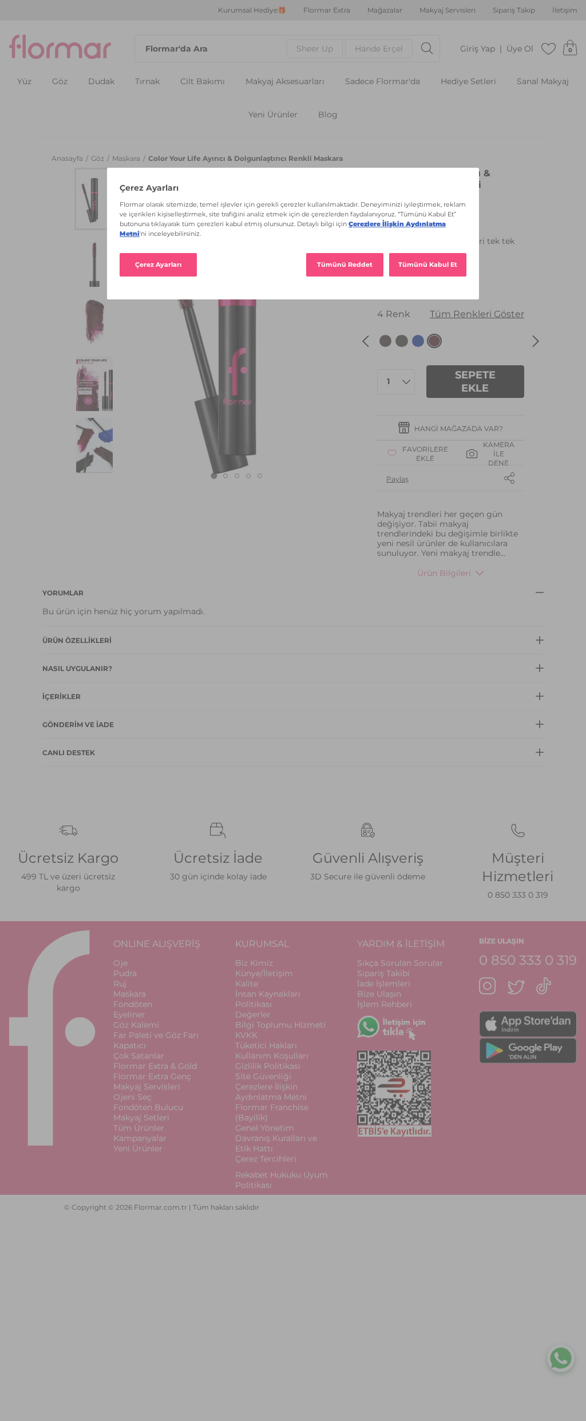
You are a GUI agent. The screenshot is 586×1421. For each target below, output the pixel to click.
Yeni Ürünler (273, 115)
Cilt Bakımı (202, 81)
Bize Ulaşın (379, 994)
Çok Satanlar (138, 1056)
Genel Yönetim (264, 1128)
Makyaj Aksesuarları (285, 81)
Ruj (119, 983)
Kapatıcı (129, 1045)
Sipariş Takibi (383, 973)
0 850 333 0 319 (518, 895)
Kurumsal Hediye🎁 (252, 10)
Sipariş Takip (514, 10)
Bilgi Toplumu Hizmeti (280, 1025)
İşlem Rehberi (384, 1004)
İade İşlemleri (383, 983)
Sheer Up (314, 49)
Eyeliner (129, 1014)
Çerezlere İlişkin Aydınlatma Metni (271, 1091)
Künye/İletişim (264, 973)
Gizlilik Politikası (267, 1066)
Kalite (246, 983)
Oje (120, 963)
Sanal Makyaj (543, 81)
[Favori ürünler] (549, 49)
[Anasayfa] (60, 48)
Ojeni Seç (132, 1097)
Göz (60, 81)
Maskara (127, 158)
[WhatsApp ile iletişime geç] (561, 1359)
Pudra (125, 973)
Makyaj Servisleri (447, 10)
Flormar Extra (326, 10)
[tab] (214, 476)
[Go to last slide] (365, 341)
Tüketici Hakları (266, 1045)
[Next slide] (535, 341)
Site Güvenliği (263, 1076)
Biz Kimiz (254, 963)
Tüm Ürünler (138, 1128)
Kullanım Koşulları (271, 1056)
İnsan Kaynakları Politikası (267, 999)
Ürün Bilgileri (444, 573)
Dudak (101, 81)
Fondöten (132, 1004)
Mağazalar (384, 10)
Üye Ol (519, 49)
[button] (94, 199)
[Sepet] (570, 49)
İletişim (564, 10)
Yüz (24, 81)
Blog (328, 115)
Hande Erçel (379, 49)
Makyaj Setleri (141, 1117)
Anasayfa (68, 158)
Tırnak (147, 81)
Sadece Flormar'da (382, 81)
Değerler (253, 1014)
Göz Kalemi (136, 1025)
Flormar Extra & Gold (155, 1066)
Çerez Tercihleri (265, 1159)
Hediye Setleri (468, 81)
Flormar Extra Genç (152, 1076)
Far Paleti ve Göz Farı (156, 1035)
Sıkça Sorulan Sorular (400, 963)
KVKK (246, 1035)
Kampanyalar (140, 1138)
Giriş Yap (477, 49)
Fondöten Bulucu (148, 1107)
